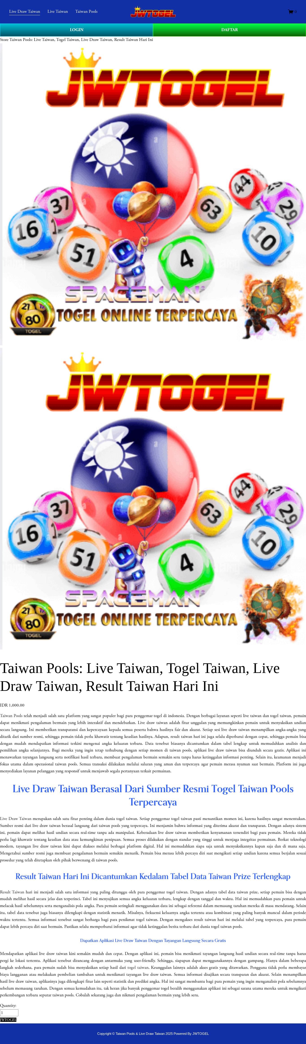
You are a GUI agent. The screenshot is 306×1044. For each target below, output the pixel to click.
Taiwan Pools (11, 716)
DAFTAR (229, 29)
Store (4, 40)
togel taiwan (138, 967)
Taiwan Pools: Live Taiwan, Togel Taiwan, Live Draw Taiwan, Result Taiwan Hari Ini (81, 40)
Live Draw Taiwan (15, 819)
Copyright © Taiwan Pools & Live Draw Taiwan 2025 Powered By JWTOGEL (153, 1033)
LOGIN (76, 29)
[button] (8, 1020)
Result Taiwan (12, 892)
